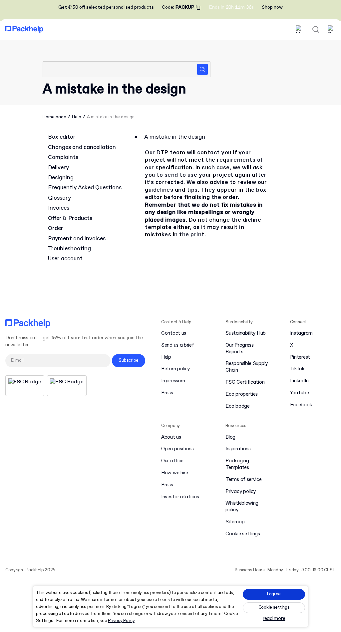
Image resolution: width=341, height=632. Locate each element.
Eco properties (241, 394)
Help (76, 117)
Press (167, 393)
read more (274, 619)
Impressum (173, 381)
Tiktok (297, 369)
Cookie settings (274, 607)
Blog (230, 437)
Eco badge (237, 406)
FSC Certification (244, 382)
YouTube (299, 393)
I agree (274, 594)
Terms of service (243, 480)
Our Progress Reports (239, 348)
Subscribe (129, 360)
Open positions (177, 449)
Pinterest (300, 357)
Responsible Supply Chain (246, 367)
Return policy (175, 369)
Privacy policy (240, 492)
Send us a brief (177, 345)
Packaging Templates (237, 464)
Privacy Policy (121, 621)
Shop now (272, 7)
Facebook (301, 405)
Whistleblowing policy (241, 506)
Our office (172, 461)
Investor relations (180, 497)
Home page (54, 117)
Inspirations (237, 449)
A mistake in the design (111, 117)
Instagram (301, 333)
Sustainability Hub (245, 333)
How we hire (174, 473)
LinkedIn (299, 381)
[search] (126, 69)
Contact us (173, 333)
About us (171, 437)
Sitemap (234, 522)
